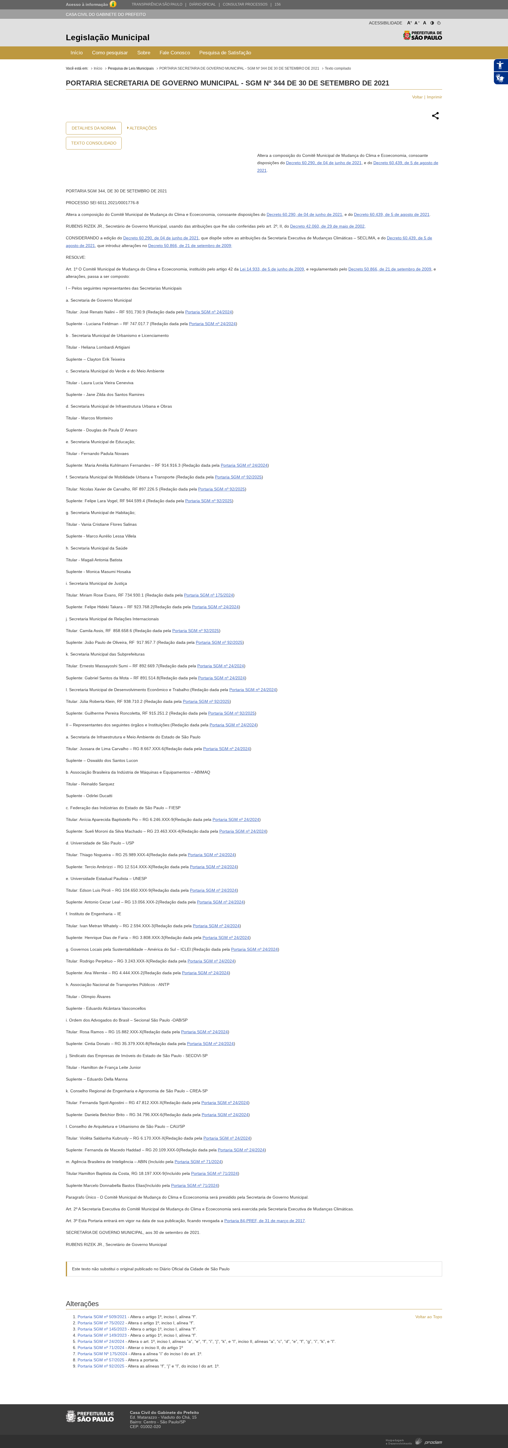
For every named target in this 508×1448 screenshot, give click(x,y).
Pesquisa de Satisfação (225, 53)
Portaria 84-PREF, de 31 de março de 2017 (264, 1220)
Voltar (417, 97)
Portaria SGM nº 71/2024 (198, 1161)
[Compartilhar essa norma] (435, 118)
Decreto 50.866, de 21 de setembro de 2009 (189, 245)
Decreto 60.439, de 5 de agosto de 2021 (392, 214)
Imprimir (434, 97)
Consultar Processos (245, 4)
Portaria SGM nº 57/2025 (101, 1360)
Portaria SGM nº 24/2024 (208, 312)
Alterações (143, 128)
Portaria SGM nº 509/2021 (102, 1316)
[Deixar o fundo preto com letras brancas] (431, 22)
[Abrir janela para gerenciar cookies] (438, 22)
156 (278, 4)
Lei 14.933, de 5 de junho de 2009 (272, 269)
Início (77, 53)
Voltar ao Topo (428, 1316)
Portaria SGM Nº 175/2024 (102, 1353)
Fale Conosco (175, 53)
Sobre (143, 53)
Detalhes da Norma (94, 128)
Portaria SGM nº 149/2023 (102, 1335)
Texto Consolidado (93, 143)
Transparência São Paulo (157, 4)
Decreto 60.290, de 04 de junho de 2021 (324, 162)
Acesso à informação (87, 4)
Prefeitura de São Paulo (422, 38)
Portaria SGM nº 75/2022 (101, 1323)
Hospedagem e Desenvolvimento (414, 1441)
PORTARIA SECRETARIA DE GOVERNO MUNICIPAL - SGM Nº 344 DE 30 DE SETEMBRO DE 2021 (239, 68)
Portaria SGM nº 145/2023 (102, 1329)
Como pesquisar (110, 53)
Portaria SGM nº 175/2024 (208, 595)
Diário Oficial (202, 4)
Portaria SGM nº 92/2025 (238, 477)
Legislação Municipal (108, 37)
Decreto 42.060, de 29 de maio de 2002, (328, 226)
